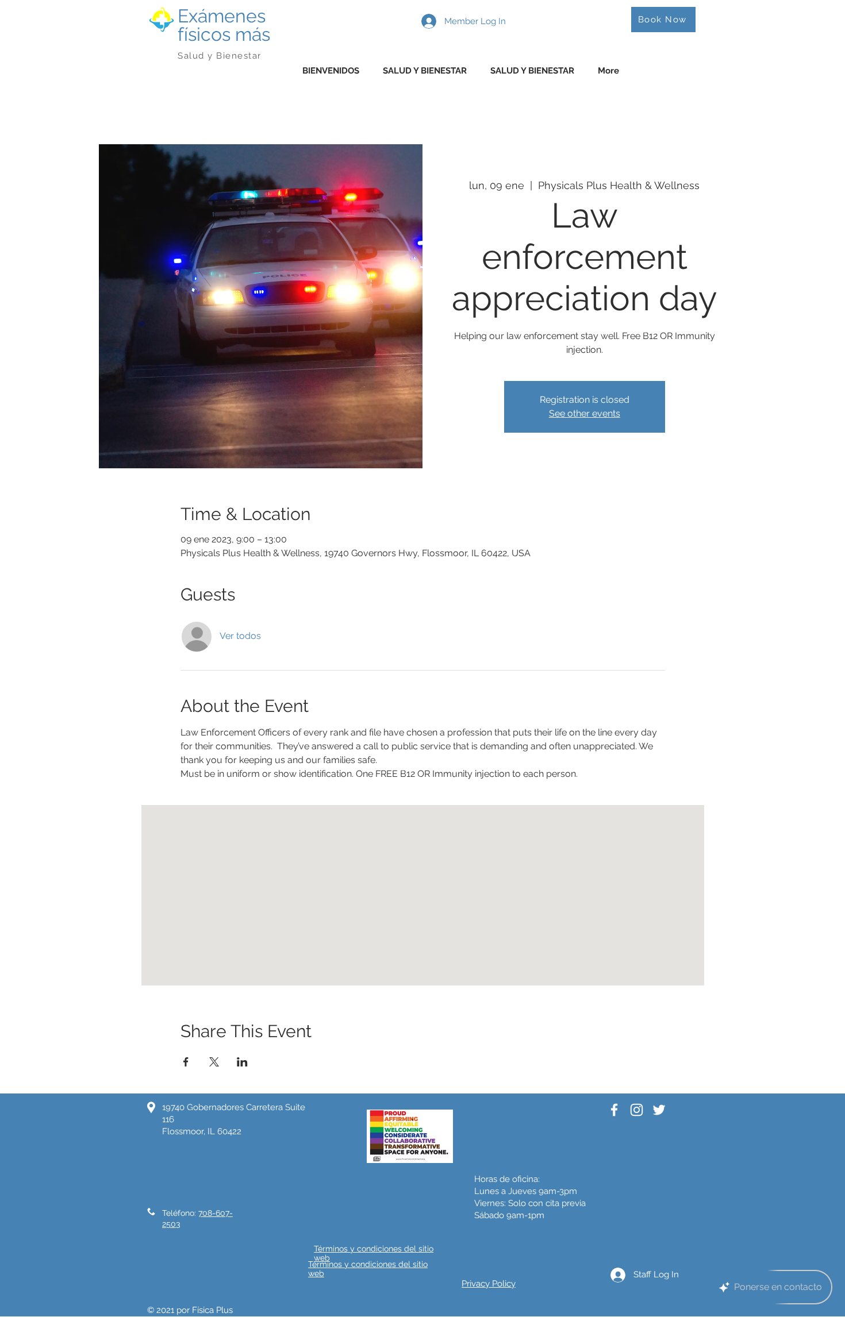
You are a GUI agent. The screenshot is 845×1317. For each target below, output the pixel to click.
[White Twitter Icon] (659, 1110)
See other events (584, 413)
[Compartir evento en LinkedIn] (242, 1061)
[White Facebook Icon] (614, 1110)
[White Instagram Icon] (636, 1110)
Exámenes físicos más (224, 25)
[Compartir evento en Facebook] (185, 1061)
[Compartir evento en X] (214, 1061)
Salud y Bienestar (221, 56)
